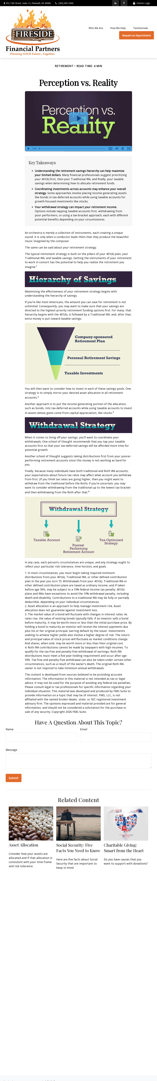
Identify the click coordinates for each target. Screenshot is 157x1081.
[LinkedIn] (115, 3)
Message (11, 750)
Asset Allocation (23, 845)
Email (83, 729)
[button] (95, 28)
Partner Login (143, 3)
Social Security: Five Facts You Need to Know (78, 847)
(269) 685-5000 (65, 3)
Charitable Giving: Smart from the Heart (124, 847)
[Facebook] (124, 3)
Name (9, 729)
